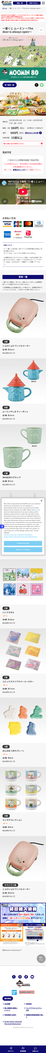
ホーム (4, 8)
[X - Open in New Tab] (36, 85)
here (36, 510)
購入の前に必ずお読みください (13, 144)
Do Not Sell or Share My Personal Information (13, 1023)
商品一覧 (20, 3)
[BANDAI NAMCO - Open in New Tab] (26, 992)
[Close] (41, 500)
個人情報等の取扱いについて (11, 1009)
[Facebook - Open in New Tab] (26, 977)
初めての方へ (33, 3)
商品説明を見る (7, 353)
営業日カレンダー (19, 169)
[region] (23, 526)
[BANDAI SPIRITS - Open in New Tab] (14, 992)
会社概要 (7, 1004)
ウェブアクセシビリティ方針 (34, 1009)
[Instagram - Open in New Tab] (20, 977)
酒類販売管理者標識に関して (35, 1016)
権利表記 (7, 998)
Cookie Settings (23, 543)
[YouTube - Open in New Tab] (32, 977)
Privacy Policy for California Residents (18, 535)
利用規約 (29, 1004)
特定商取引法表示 (10, 1015)
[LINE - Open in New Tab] (42, 85)
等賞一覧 (10, 85)
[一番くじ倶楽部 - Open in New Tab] (23, 984)
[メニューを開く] (43, 3)
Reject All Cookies (23, 549)
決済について (7, 245)
